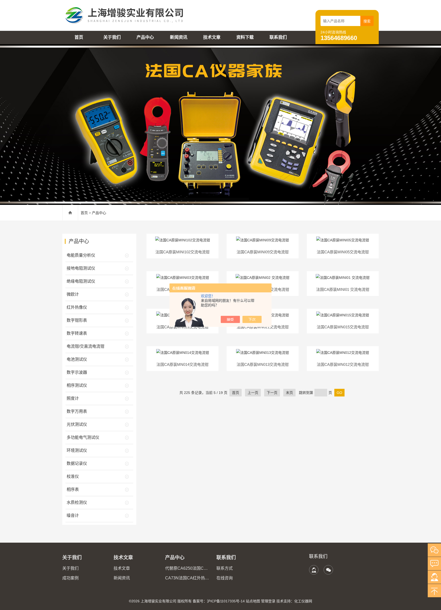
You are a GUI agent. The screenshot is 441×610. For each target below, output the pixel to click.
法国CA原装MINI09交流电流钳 (263, 252)
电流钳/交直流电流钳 (85, 346)
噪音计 (73, 515)
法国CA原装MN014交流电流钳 (182, 364)
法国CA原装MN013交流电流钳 (263, 364)
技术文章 (211, 37)
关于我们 (112, 37)
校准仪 (73, 476)
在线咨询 (224, 578)
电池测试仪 (77, 359)
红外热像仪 (77, 307)
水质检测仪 (77, 502)
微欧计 (73, 294)
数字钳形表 (77, 320)
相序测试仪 (77, 385)
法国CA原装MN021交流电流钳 (263, 327)
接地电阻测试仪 (81, 268)
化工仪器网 (303, 601)
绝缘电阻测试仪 (81, 281)
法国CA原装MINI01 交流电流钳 (342, 289)
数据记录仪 (77, 463)
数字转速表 (77, 333)
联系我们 (278, 37)
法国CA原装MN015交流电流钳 (343, 327)
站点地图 (253, 601)
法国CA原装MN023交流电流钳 (182, 327)
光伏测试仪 (77, 424)
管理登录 (268, 601)
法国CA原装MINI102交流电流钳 (182, 252)
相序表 (73, 489)
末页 (289, 393)
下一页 (272, 393)
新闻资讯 (178, 37)
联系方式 (224, 568)
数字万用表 (77, 411)
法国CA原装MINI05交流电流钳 (343, 252)
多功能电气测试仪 (83, 437)
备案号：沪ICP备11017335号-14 (219, 601)
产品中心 (145, 37)
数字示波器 (77, 372)
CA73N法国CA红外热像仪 (187, 578)
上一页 (253, 393)
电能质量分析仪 (81, 255)
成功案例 (70, 578)
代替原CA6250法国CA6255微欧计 (187, 568)
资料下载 (245, 37)
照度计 (73, 398)
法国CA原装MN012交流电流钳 (343, 364)
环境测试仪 (77, 450)
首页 (79, 37)
